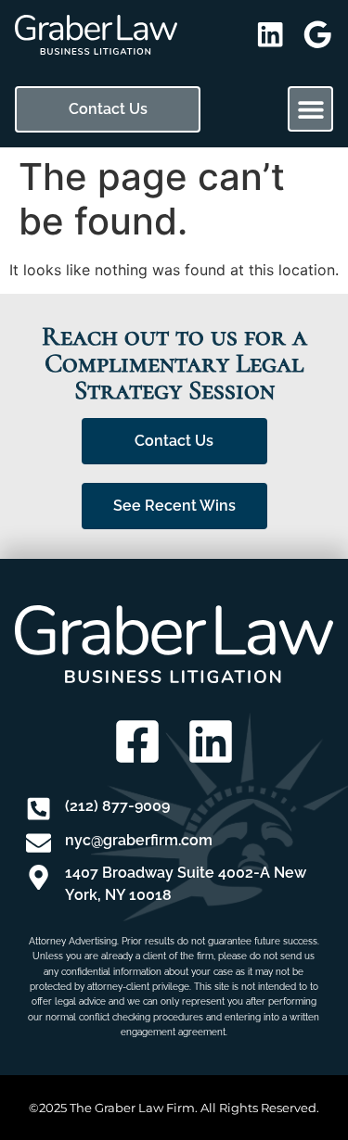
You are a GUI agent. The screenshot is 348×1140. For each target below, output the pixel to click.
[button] (310, 109)
